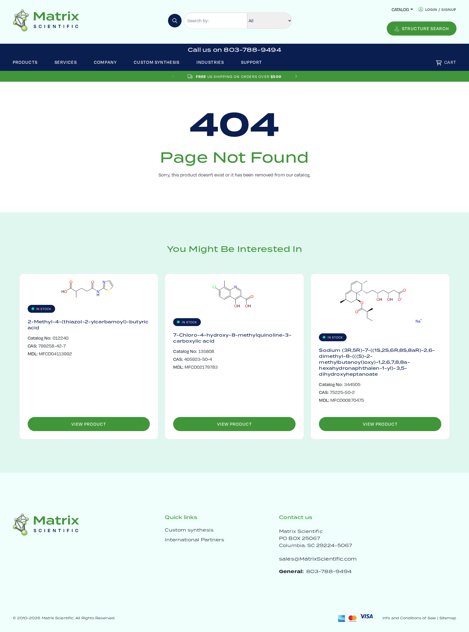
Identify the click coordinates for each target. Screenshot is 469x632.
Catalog (400, 9)
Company (105, 62)
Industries (210, 62)
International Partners (194, 540)
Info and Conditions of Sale (409, 618)
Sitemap (448, 618)
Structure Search (425, 28)
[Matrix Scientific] (46, 20)
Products (25, 62)
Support (251, 62)
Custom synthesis (189, 530)
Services (66, 62)
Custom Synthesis (157, 62)
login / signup (441, 9)
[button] (296, 76)
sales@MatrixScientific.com (318, 559)
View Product (88, 424)
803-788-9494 (329, 571)
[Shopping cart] (439, 62)
